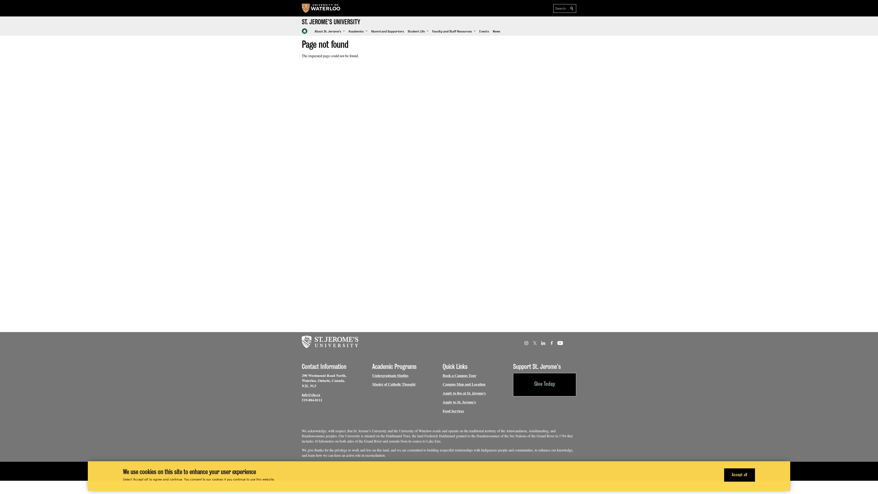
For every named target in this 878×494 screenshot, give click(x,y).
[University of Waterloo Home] (321, 8)
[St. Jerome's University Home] (304, 31)
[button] (330, 31)
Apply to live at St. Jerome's (464, 393)
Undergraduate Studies (390, 375)
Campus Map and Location (464, 384)
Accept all (739, 474)
